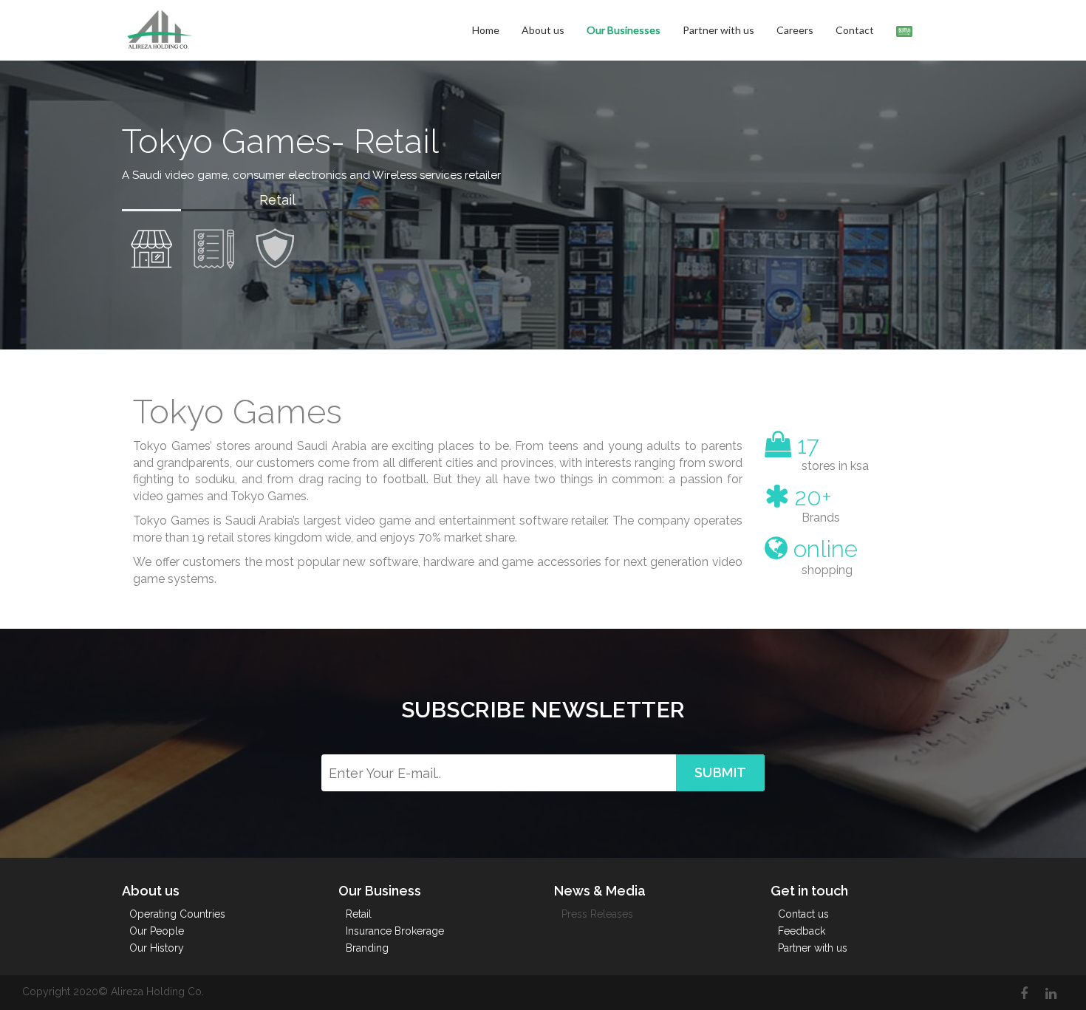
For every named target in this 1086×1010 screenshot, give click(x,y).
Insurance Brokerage (395, 931)
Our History (156, 948)
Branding (367, 948)
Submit (720, 772)
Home (485, 30)
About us (543, 30)
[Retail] (151, 244)
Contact (855, 30)
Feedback (801, 931)
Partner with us (718, 30)
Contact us (803, 914)
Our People (156, 931)
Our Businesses (623, 30)
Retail (359, 914)
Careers (794, 30)
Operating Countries (177, 914)
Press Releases (597, 914)
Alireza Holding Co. (157, 991)
